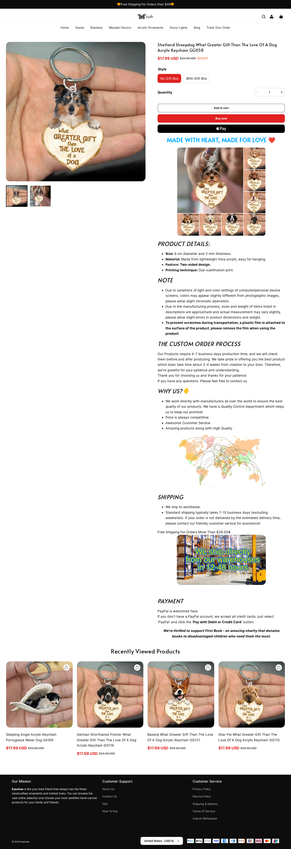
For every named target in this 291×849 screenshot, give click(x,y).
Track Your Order (218, 27)
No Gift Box (169, 78)
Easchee (25, 841)
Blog (197, 27)
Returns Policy (202, 796)
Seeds (79, 27)
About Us (108, 789)
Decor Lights (178, 27)
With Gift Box (196, 78)
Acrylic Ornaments (150, 27)
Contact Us (109, 796)
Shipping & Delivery (205, 804)
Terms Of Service (204, 811)
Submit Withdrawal (205, 818)
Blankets (96, 27)
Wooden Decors (120, 27)
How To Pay (110, 811)
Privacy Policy (202, 789)
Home (65, 27)
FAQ (105, 804)
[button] (264, 17)
